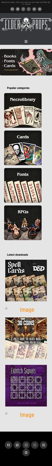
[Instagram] (28, 9)
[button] (26, 41)
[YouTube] (23, 9)
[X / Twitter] (18, 9)
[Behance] (39, 9)
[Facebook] (12, 9)
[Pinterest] (34, 9)
